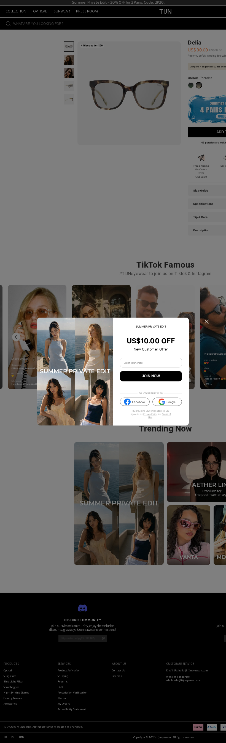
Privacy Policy (150, 414)
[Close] (207, 322)
